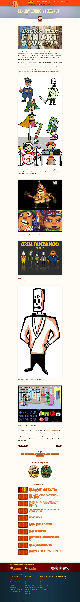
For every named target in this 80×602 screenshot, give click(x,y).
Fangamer (42, 581)
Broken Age (27, 591)
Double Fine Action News (15, 583)
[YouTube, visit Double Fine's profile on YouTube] (60, 568)
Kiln (26, 578)
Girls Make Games (44, 585)
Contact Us (12, 585)
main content (44, 562)
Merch (56, 2)
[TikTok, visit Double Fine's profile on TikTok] (67, 568)
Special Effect (43, 589)
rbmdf (19, 278)
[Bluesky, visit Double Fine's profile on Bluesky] (56, 568)
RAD (26, 583)
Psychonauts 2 (28, 581)
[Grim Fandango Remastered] (33, 471)
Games (37, 2)
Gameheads (42, 587)
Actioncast (31, 4)
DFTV (51, 2)
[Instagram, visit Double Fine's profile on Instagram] (53, 568)
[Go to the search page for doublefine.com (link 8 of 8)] (67, 2)
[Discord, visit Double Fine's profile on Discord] (64, 568)
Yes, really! (22, 596)
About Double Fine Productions (17, 578)
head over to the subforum (52, 430)
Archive (49, 4)
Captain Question (22, 169)
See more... (27, 593)
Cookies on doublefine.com (16, 589)
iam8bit (42, 579)
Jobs (63, 2)
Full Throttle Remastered (30, 585)
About (24, 2)
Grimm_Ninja (21, 234)
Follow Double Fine (14, 587)
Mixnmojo (42, 583)
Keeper (26, 579)
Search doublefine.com (15, 591)
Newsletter (41, 4)
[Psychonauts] (46, 471)
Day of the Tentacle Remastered (32, 587)
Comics (44, 2)
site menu (39, 562)
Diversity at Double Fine (15, 581)
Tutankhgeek (21, 379)
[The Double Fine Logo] (15, 4)
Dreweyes (20, 425)
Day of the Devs (43, 578)
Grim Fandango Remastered (31, 589)
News (30, 2)
